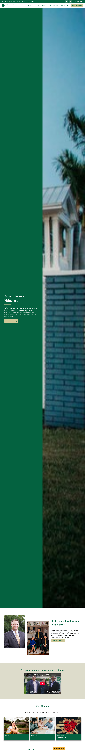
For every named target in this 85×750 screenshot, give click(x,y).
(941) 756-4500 (31, 1)
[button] (30, 5)
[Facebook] (70, 1)
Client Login (79, 1)
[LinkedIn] (66, 1)
